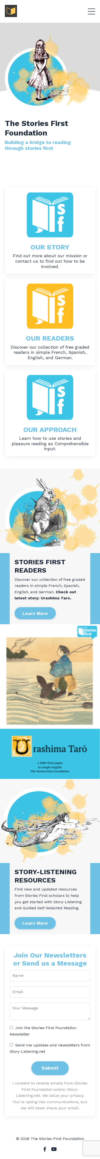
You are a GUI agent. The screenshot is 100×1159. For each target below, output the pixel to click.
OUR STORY (50, 247)
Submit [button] (50, 1068)
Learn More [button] (35, 613)
